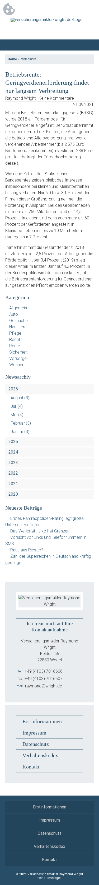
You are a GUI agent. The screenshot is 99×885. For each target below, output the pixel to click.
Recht (14, 339)
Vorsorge (18, 358)
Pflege (15, 333)
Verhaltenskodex (40, 755)
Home (12, 59)
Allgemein (18, 307)
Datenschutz (35, 744)
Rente (14, 345)
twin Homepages (49, 878)
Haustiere (18, 326)
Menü (88, 45)
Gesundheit (19, 320)
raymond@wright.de (43, 685)
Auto (13, 314)
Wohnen (16, 364)
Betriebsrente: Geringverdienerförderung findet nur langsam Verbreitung (47, 82)
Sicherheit (18, 352)
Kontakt (31, 767)
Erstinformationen (42, 721)
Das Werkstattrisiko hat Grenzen (39, 531)
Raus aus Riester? (26, 549)
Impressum (34, 733)
